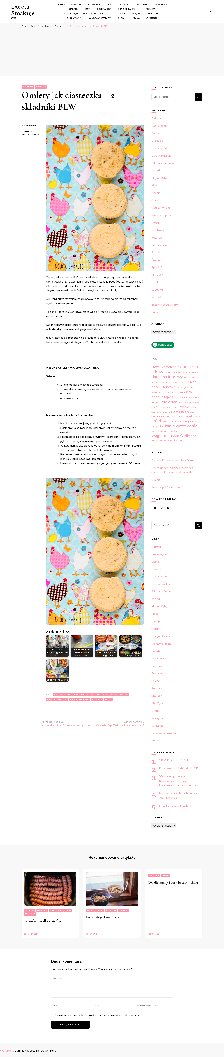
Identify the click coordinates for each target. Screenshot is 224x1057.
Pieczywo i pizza (161, 215)
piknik (191, 421)
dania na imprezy (167, 377)
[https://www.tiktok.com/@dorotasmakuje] (161, 508)
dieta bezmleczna (119, 694)
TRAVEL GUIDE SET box (175, 760)
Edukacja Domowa (100, 17)
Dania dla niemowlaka (107, 342)
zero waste (164, 440)
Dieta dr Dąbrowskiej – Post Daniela (84, 13)
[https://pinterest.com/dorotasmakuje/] (168, 508)
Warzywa (161, 4)
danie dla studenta (179, 382)
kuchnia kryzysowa (160, 411)
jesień (154, 407)
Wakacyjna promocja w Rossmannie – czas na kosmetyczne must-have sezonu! (178, 781)
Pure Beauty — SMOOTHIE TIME (180, 768)
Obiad (109, 4)
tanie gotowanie (181, 426)
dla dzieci (97, 699)
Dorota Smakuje (23, 9)
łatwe (108, 699)
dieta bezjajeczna (182, 388)
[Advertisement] (112, 52)
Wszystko (157, 297)
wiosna (154, 440)
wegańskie (171, 431)
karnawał (162, 407)
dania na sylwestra (160, 382)
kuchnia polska (180, 411)
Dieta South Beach (79, 699)
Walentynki (157, 431)
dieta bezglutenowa (97, 694)
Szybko (157, 426)
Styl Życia (73, 17)
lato (192, 411)
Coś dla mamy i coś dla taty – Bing (173, 882)
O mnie (61, 4)
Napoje (155, 193)
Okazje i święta (127, 9)
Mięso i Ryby (142, 4)
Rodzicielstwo (160, 245)
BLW (85, 342)
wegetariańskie (165, 435)
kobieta (175, 407)
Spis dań (76, 4)
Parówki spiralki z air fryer (43, 921)
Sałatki (73, 9)
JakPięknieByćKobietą (191, 402)
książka (192, 407)
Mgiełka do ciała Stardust (175, 806)
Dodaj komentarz (31, 134)
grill (180, 402)
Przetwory (104, 9)
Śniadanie (94, 4)
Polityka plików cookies (165, 487)
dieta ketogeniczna (57, 699)
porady (198, 421)
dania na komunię (191, 377)
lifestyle (155, 416)
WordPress (7, 1050)
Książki (136, 13)
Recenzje (157, 237)
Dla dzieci (119, 13)
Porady (150, 9)
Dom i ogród (154, 13)
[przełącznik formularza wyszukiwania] (211, 11)
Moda (136, 17)
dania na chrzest (174, 372)
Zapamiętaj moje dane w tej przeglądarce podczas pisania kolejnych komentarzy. (97, 1015)
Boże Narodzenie (165, 367)
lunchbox (165, 416)
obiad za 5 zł (167, 421)
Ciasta (124, 4)
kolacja (183, 407)
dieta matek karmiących (173, 392)
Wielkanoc (188, 436)
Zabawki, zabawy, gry (164, 305)
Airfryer (151, 17)
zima (172, 441)
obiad (156, 421)
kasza (168, 407)
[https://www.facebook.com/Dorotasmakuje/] (155, 508)
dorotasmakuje (30, 126)
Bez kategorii (159, 126)
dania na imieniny (190, 372)
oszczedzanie (181, 421)
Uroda (122, 17)
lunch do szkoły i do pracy (185, 416)
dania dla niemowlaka (72, 694)
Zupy (87, 9)
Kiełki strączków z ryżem (104, 917)
